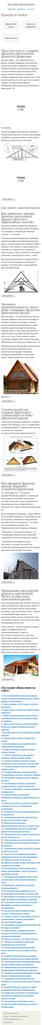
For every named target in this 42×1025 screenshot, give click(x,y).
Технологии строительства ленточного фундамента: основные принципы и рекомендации (19, 905)
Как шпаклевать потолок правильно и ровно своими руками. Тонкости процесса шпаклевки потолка (19, 871)
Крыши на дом (11, 38)
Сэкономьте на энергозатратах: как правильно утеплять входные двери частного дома (20, 981)
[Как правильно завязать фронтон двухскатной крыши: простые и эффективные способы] (21, 281)
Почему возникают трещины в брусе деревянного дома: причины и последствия (20, 762)
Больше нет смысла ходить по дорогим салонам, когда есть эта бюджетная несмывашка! (19, 806)
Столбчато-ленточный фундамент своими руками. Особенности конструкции (20, 974)
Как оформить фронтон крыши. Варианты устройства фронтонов (18, 486)
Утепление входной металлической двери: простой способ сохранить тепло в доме (19, 950)
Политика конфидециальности (12, 1019)
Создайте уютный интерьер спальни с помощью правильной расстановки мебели (19, 957)
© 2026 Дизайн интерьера (11, 1013)
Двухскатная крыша (11, 25)
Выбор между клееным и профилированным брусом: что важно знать (20, 824)
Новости (21, 9)
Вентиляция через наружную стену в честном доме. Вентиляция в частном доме (20, 892)
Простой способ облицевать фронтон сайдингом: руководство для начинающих (19, 855)
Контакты (6, 1016)
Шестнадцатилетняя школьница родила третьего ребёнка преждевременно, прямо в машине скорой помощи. (20, 698)
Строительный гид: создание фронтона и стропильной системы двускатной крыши (16, 413)
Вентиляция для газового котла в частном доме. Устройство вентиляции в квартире (21, 898)
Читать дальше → (8, 199)
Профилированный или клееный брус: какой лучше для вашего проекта (19, 830)
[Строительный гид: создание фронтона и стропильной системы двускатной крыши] (21, 454)
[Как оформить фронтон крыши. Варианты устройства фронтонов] (21, 566)
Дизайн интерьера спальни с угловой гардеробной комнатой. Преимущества (18, 988)
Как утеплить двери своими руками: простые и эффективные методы (18, 912)
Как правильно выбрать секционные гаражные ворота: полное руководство (18, 784)
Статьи (30, 9)
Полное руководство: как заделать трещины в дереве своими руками (17, 756)
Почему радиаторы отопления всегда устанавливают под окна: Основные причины (20, 773)
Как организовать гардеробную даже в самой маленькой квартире (19, 745)
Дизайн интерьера (21, 4)
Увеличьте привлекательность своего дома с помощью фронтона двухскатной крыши (20, 308)
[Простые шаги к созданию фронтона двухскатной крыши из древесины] (21, 152)
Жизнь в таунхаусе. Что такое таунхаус (21, 939)
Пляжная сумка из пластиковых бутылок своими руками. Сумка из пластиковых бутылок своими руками (20, 919)
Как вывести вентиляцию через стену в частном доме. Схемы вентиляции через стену (19, 879)
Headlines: (7, 721)
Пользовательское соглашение (18, 1016)
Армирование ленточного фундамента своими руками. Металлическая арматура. (19, 968)
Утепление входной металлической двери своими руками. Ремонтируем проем (20, 963)
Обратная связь (8, 1022)
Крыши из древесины (31, 25)
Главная (11, 9)
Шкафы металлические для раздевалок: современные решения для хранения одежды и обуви (20, 995)
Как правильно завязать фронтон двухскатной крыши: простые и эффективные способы (18, 217)
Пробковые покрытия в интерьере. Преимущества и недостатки (17, 943)
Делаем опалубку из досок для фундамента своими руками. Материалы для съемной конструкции (20, 862)
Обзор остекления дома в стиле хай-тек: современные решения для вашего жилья (19, 717)
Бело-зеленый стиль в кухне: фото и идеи (22, 839)
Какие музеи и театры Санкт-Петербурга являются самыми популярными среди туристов (19, 726)
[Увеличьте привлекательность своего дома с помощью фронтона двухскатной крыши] (21, 376)
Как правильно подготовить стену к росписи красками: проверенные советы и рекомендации (19, 1004)
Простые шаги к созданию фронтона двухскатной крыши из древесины (20, 53)
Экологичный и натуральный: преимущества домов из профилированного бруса (20, 797)
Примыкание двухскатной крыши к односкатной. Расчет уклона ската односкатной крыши (19, 594)
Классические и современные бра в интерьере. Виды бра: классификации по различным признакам (19, 933)
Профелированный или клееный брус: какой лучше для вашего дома (19, 818)
